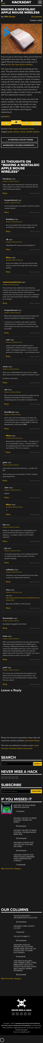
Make (6, 116)
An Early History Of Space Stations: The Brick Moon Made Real (25, 832)
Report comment (35, 193)
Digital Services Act (19, 1028)
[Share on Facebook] (2, 20)
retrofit (29, 132)
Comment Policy (32, 741)
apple (10, 132)
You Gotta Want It (22, 936)
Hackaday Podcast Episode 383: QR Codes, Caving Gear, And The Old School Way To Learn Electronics (25, 949)
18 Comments (21, 975)
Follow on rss (13, 777)
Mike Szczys (9, 16)
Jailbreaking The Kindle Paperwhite (19, 145)
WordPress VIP (25, 1032)
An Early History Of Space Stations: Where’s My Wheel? (25, 820)
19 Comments (21, 826)
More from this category (11, 868)
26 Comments (21, 922)
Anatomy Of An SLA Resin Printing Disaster (24, 806)
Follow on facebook (2, 777)
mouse (22, 132)
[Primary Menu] (40, 2)
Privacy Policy (37, 1025)
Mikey (8, 257)
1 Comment (20, 811)
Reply (5, 193)
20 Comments (21, 838)
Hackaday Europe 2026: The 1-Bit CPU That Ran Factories (24, 844)
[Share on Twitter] (5, 20)
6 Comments (21, 957)
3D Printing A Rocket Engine (19, 140)
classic (16, 132)
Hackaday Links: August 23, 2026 (24, 927)
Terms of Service (8, 1028)
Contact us (16, 777)
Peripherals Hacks (26, 129)
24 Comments (21, 851)
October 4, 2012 (36, 20)
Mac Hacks (13, 129)
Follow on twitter (6, 777)
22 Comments (36, 17)
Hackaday (21, 2)
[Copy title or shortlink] (14, 20)
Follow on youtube (9, 777)
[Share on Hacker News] (8, 20)
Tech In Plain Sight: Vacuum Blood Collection (25, 917)
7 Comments (20, 865)
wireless (36, 132)
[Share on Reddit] (11, 20)
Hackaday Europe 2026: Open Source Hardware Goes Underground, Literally (24, 858)
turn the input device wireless (20, 64)
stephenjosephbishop (12, 282)
